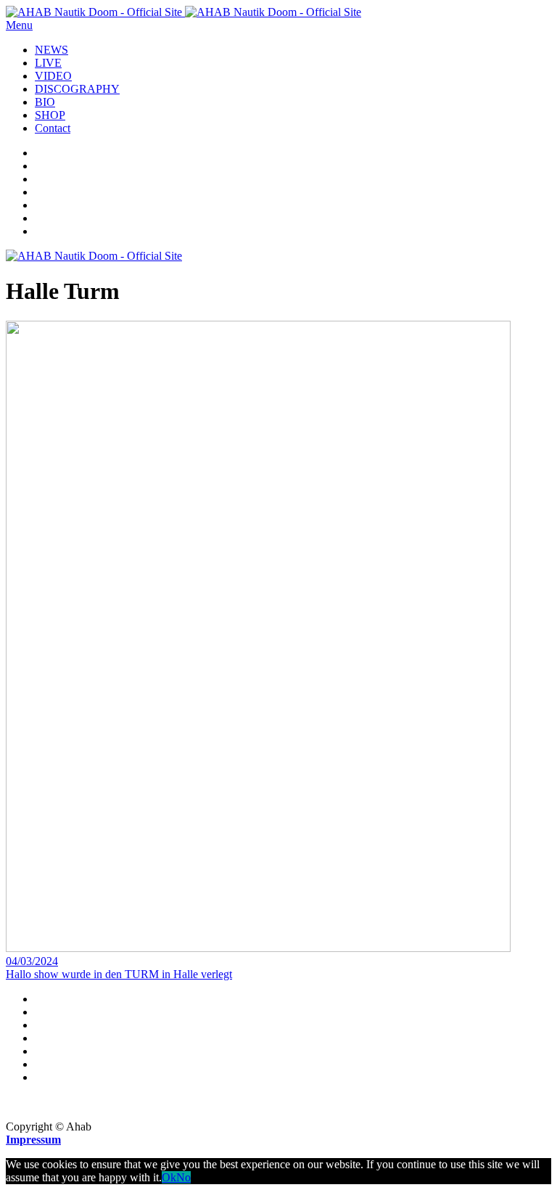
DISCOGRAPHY (77, 89)
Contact (52, 128)
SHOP (50, 115)
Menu (19, 25)
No (183, 1177)
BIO (45, 102)
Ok (169, 1177)
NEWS (51, 50)
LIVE (48, 63)
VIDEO (53, 76)
